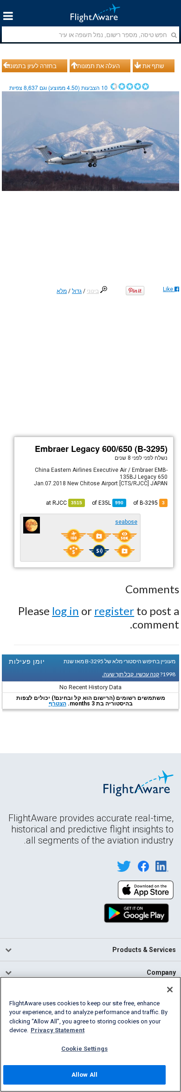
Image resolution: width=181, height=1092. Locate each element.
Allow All (84, 1074)
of (107, 503)
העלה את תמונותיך (96, 66)
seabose (126, 522)
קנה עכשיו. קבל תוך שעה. (130, 674)
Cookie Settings (84, 1048)
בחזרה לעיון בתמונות (31, 66)
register (114, 610)
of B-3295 (149, 503)
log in (65, 610)
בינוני (93, 291)
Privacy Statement (57, 1030)
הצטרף (57, 703)
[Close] (170, 989)
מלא (62, 291)
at (64, 503)
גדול (77, 291)
